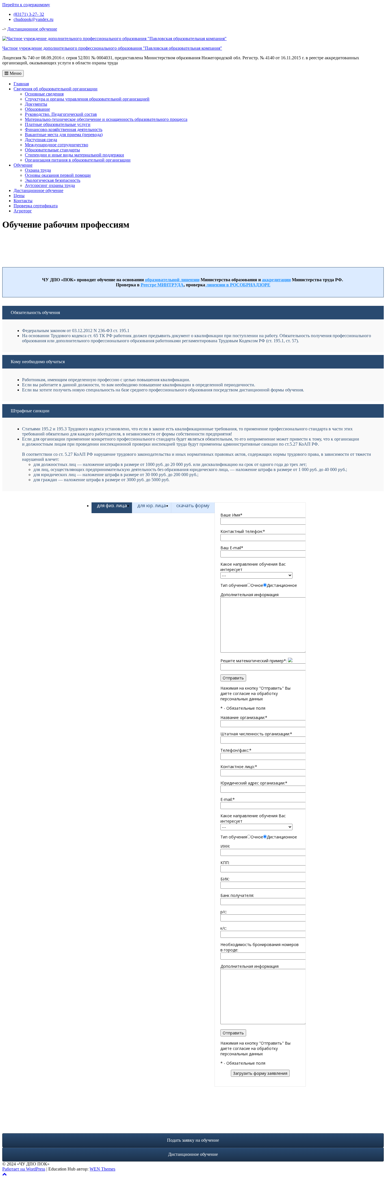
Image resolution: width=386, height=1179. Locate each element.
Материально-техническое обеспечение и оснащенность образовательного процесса (106, 119)
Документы (36, 104)
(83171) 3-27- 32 (29, 14)
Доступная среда (41, 139)
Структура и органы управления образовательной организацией (87, 99)
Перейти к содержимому (26, 4)
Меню (14, 73)
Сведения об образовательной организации (55, 88)
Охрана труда (38, 170)
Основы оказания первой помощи (58, 175)
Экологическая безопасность (52, 180)
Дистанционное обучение (32, 29)
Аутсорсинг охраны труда (50, 185)
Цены (19, 195)
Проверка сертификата (36, 205)
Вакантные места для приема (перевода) (64, 134)
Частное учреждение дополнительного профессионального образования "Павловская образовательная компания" (112, 48)
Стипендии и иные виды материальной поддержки (74, 154)
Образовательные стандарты (52, 149)
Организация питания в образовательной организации (78, 160)
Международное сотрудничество (56, 144)
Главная (21, 83)
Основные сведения (44, 93)
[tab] (112, 505)
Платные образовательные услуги (57, 124)
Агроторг (23, 210)
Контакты (23, 200)
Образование (37, 109)
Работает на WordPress (23, 1169)
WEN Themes (102, 1169)
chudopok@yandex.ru (33, 19)
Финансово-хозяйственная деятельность (63, 129)
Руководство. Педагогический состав (61, 114)
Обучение (23, 165)
